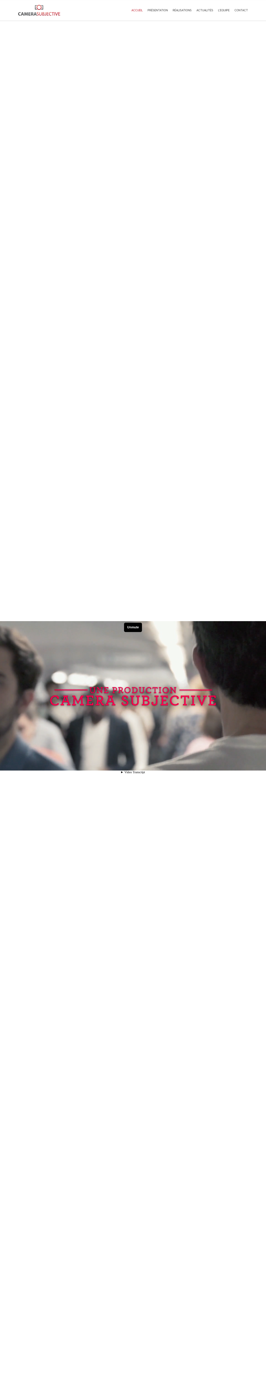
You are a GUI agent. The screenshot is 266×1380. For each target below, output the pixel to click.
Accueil (137, 10)
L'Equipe (224, 10)
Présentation (158, 10)
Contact (241, 10)
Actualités (204, 10)
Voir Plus (133, 1359)
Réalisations (182, 10)
